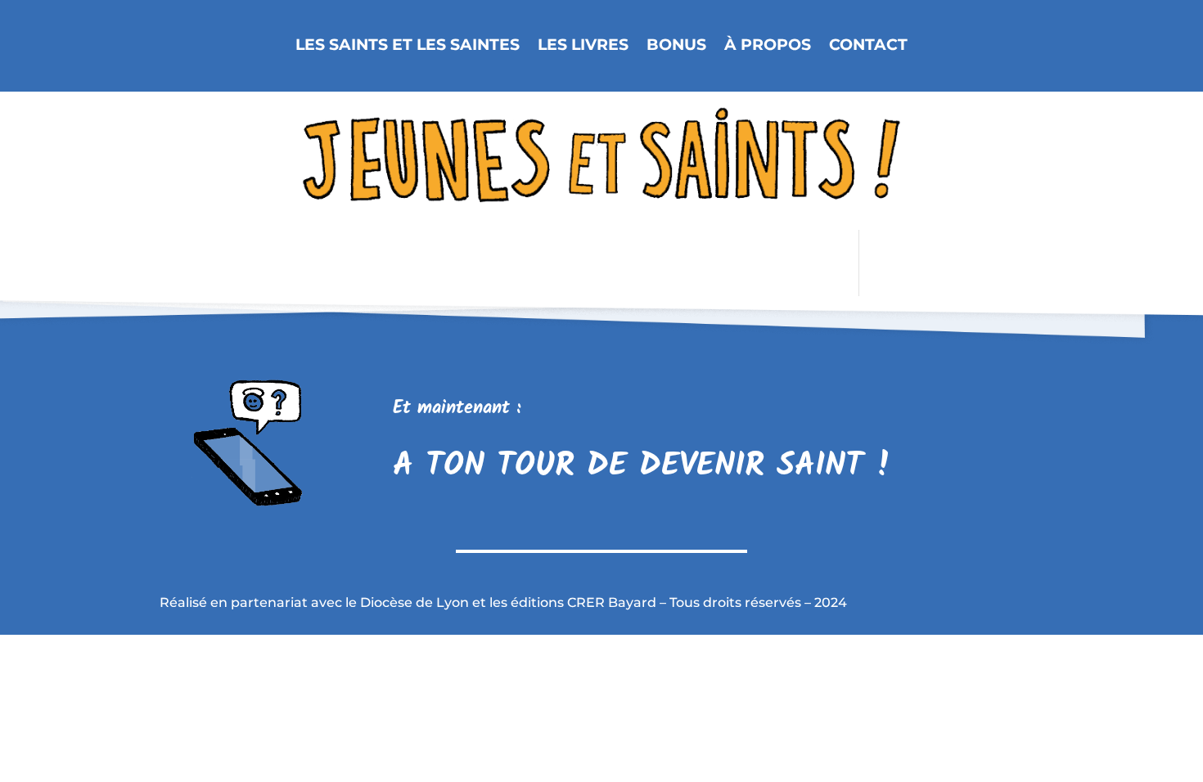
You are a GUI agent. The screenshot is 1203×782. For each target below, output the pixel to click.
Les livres (583, 45)
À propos (767, 45)
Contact (868, 45)
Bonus (676, 45)
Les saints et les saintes (407, 45)
